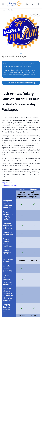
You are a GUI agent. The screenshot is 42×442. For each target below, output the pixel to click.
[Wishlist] (32, 4)
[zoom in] (30, 14)
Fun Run (10, 10)
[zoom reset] (38, 14)
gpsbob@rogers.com (9, 185)
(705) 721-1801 (7, 183)
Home (3, 10)
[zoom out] (34, 14)
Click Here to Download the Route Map (21, 83)
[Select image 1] (21, 53)
